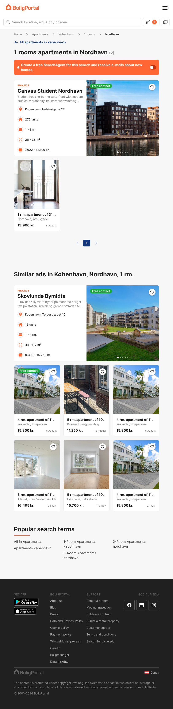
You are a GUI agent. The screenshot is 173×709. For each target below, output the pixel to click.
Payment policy (61, 634)
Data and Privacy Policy (66, 621)
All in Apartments (28, 541)
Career (54, 648)
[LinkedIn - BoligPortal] (141, 605)
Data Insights (59, 661)
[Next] (96, 243)
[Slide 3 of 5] (123, 152)
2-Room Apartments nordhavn (129, 543)
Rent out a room (97, 600)
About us (56, 600)
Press (54, 614)
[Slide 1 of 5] (117, 152)
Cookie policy (59, 627)
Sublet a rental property (102, 621)
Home (18, 34)
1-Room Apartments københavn (80, 543)
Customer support (98, 627)
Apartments (40, 34)
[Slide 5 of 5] (128, 152)
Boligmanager (59, 655)
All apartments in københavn (42, 42)
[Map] (165, 22)
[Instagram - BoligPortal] (154, 605)
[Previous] (77, 243)
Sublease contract (99, 614)
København (66, 34)
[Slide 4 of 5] (125, 152)
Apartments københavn (32, 548)
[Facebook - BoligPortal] (129, 605)
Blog (53, 607)
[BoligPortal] (22, 7)
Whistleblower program (66, 641)
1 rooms (89, 34)
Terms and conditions (101, 634)
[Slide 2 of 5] (120, 152)
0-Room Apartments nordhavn (80, 555)
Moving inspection (99, 607)
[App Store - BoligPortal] (25, 611)
